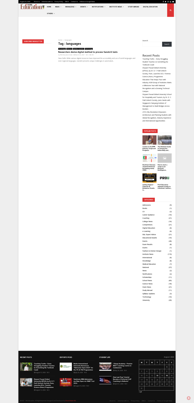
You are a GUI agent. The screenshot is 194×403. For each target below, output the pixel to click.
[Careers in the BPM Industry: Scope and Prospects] (149, 140)
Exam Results (147, 244)
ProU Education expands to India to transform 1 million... (165, 186)
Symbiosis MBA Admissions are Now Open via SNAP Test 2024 (84, 381)
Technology (88, 49)
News (57, 7)
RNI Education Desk (66, 55)
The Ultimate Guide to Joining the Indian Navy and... (164, 148)
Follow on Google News (87, 2)
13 (157, 375)
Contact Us (74, 2)
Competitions (147, 225)
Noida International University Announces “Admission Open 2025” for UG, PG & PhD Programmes (83, 367)
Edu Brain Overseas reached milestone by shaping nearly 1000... (148, 167)
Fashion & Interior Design (151, 251)
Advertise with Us (47, 2)
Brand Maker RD (71, 401)
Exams (144, 248)
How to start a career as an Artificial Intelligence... (162, 167)
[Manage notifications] (189, 398)
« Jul (140, 392)
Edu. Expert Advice (149, 234)
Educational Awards (149, 238)
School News (147, 280)
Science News (147, 284)
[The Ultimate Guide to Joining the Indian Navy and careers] (165, 140)
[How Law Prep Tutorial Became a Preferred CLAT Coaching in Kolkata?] (105, 380)
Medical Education (149, 264)
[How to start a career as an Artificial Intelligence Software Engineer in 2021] (165, 158)
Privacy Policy (59, 2)
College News (147, 221)
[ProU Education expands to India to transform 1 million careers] (165, 178)
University (146, 300)
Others (50, 13)
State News (146, 287)
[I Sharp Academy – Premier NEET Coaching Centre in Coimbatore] (105, 367)
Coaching (145, 218)
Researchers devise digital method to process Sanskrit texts (88, 52)
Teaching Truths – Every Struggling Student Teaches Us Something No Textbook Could (155, 62)
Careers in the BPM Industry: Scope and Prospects (149, 148)
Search (145, 40)
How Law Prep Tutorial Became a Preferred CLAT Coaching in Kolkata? (122, 379)
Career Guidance (148, 215)
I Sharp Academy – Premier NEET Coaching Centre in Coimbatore (122, 366)
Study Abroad (133, 7)
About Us (37, 2)
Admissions (146, 205)
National (69, 49)
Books (144, 208)
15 (167, 375)
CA (143, 211)
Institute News (115, 7)
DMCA (67, 2)
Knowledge (69, 7)
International (147, 257)
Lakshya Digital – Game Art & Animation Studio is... (148, 187)
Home (49, 7)
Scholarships (147, 277)
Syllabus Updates (79, 49)
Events (83, 7)
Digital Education (150, 7)
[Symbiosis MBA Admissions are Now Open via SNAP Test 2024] (66, 382)
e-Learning (146, 231)
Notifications (98, 7)
